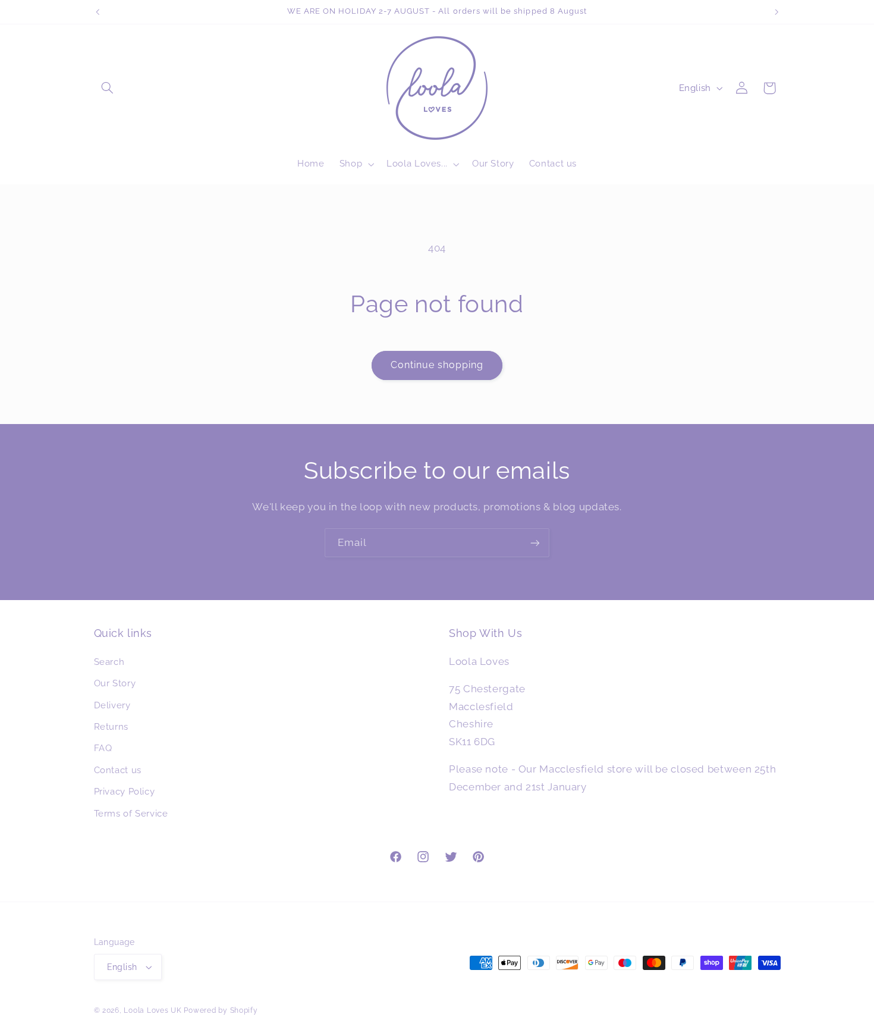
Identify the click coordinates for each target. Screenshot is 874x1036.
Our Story (115, 683)
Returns (111, 726)
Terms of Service (131, 813)
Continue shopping (437, 365)
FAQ (103, 748)
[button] (107, 88)
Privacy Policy (124, 791)
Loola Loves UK (152, 1010)
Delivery (112, 705)
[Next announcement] (776, 12)
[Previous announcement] (97, 12)
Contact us (118, 770)
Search (109, 662)
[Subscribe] (535, 542)
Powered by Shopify (220, 1010)
